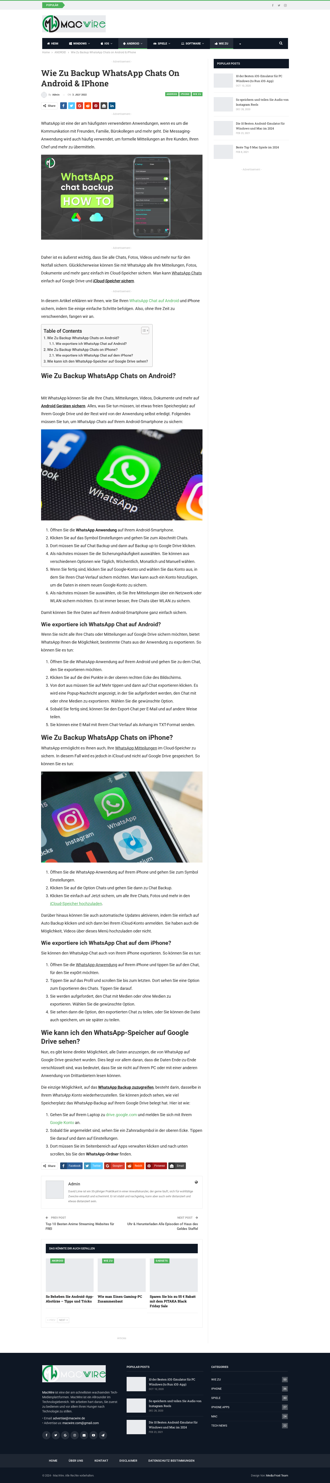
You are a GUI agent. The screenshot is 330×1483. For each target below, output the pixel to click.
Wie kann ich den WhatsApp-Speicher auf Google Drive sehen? (97, 361)
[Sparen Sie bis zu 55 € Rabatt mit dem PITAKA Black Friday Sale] (174, 1275)
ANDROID (133, 43)
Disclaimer (128, 1460)
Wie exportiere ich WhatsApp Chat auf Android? (91, 344)
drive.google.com (121, 1114)
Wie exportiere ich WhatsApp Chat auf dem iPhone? (94, 355)
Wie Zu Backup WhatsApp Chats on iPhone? (82, 350)
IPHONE (185, 94)
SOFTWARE (193, 43)
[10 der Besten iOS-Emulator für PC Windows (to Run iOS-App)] (223, 81)
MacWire (48, 1392)
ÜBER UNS (76, 1460)
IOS (106, 43)
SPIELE (162, 43)
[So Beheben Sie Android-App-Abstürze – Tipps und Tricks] (70, 1275)
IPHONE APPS (220, 1407)
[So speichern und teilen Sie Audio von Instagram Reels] (223, 104)
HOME (53, 1460)
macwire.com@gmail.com (80, 1423)
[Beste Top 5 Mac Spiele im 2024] (223, 152)
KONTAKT (101, 1460)
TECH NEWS (219, 1425)
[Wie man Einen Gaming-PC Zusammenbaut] (122, 1275)
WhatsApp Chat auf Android (154, 300)
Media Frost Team (277, 1475)
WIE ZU (223, 43)
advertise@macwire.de (69, 1418)
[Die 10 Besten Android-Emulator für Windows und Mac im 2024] (223, 128)
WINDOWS (80, 43)
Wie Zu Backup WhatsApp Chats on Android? (83, 338)
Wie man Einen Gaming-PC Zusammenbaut (101, 5)
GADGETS (162, 1260)
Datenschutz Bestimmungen (171, 1460)
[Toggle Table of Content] (143, 330)
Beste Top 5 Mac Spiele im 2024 (257, 147)
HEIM (54, 43)
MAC (214, 1416)
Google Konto (62, 1122)
